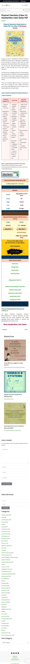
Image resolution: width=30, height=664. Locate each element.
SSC (2, 621)
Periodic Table (4, 602)
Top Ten (3, 628)
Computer (3, 527)
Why (2, 630)
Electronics (3, 543)
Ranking (3, 607)
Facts (5, 430)
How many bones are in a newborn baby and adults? (14, 427)
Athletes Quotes (5, 515)
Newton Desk (18, 367)
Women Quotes (5, 633)
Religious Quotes (5, 609)
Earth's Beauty (4, 536)
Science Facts (4, 616)
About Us (15, 656)
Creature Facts (4, 531)
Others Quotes (4, 600)
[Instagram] (14, 653)
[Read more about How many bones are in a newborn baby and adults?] (15, 413)
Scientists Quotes (5, 619)
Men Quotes (13, 367)
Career (2, 517)
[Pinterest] (16, 653)
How (2, 564)
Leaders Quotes (5, 576)
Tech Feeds (4, 626)
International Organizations (7, 574)
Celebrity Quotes (7, 367)
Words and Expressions (6, 635)
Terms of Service (15, 660)
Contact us (4, 311)
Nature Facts (4, 590)
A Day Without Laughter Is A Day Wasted (13, 364)
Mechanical (4, 583)
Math (2, 581)
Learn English (4, 579)
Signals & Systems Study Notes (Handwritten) (13, 395)
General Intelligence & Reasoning (8, 557)
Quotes (23, 367)
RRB (2, 611)
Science (3, 614)
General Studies (5, 560)
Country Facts (4, 529)
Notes (2, 595)
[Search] (23, 10)
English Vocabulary (5, 546)
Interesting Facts (5, 571)
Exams (2, 548)
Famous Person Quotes (6, 553)
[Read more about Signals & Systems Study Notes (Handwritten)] (15, 382)
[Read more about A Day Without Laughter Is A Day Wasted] (15, 350)
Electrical (6, 399)
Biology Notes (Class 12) (15, 280)
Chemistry (3, 522)
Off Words (3, 597)
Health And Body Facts (10, 430)
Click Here (21, 184)
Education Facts (5, 538)
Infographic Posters (5, 569)
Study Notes (4, 623)
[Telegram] (18, 653)
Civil (2, 524)
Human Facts (4, 567)
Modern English (4, 588)
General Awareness (5, 555)
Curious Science (5, 534)
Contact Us (15, 658)
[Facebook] (11, 653)
